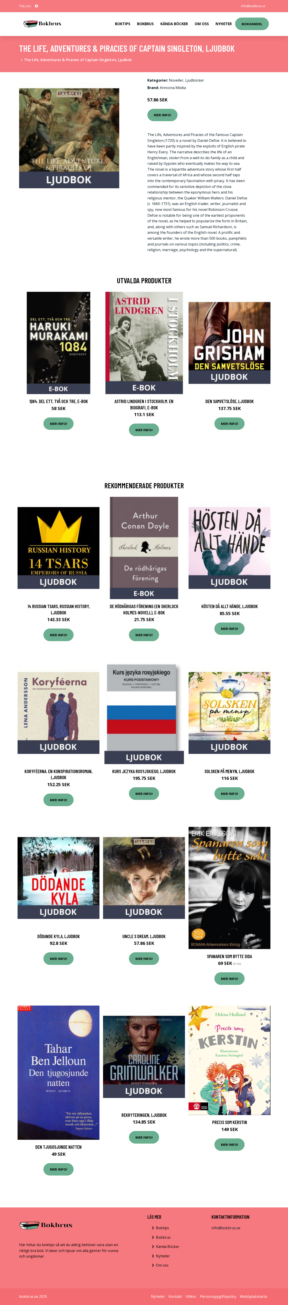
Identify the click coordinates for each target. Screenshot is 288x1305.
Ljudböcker (194, 80)
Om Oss (202, 23)
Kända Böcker (174, 23)
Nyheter (224, 23)
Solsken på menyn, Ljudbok (229, 771)
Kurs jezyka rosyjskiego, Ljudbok (144, 771)
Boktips (122, 23)
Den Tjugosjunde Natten (58, 1147)
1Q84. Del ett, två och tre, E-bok (58, 401)
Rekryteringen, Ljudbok (144, 1115)
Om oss (162, 1265)
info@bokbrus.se (253, 6)
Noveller (176, 80)
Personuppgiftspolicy (218, 1296)
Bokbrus (145, 23)
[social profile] (36, 6)
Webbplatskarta (253, 1296)
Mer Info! (162, 115)
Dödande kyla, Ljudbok (58, 936)
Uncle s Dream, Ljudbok (144, 936)
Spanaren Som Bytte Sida (229, 956)
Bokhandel (252, 24)
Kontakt (175, 1296)
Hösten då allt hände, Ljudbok (229, 606)
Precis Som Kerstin (229, 1122)
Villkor (191, 1296)
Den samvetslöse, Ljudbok (229, 401)
